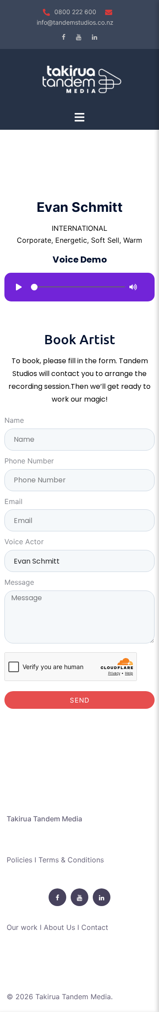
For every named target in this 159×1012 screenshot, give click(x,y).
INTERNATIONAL (79, 228)
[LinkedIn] (94, 37)
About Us (59, 927)
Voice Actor (24, 541)
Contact (94, 927)
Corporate (34, 240)
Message (19, 582)
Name (14, 420)
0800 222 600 (75, 11)
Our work (22, 927)
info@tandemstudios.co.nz (75, 22)
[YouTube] (79, 37)
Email (13, 501)
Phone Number (29, 460)
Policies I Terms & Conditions (55, 859)
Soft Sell (105, 240)
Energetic (71, 240)
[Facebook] (63, 37)
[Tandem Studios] (79, 79)
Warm (132, 240)
